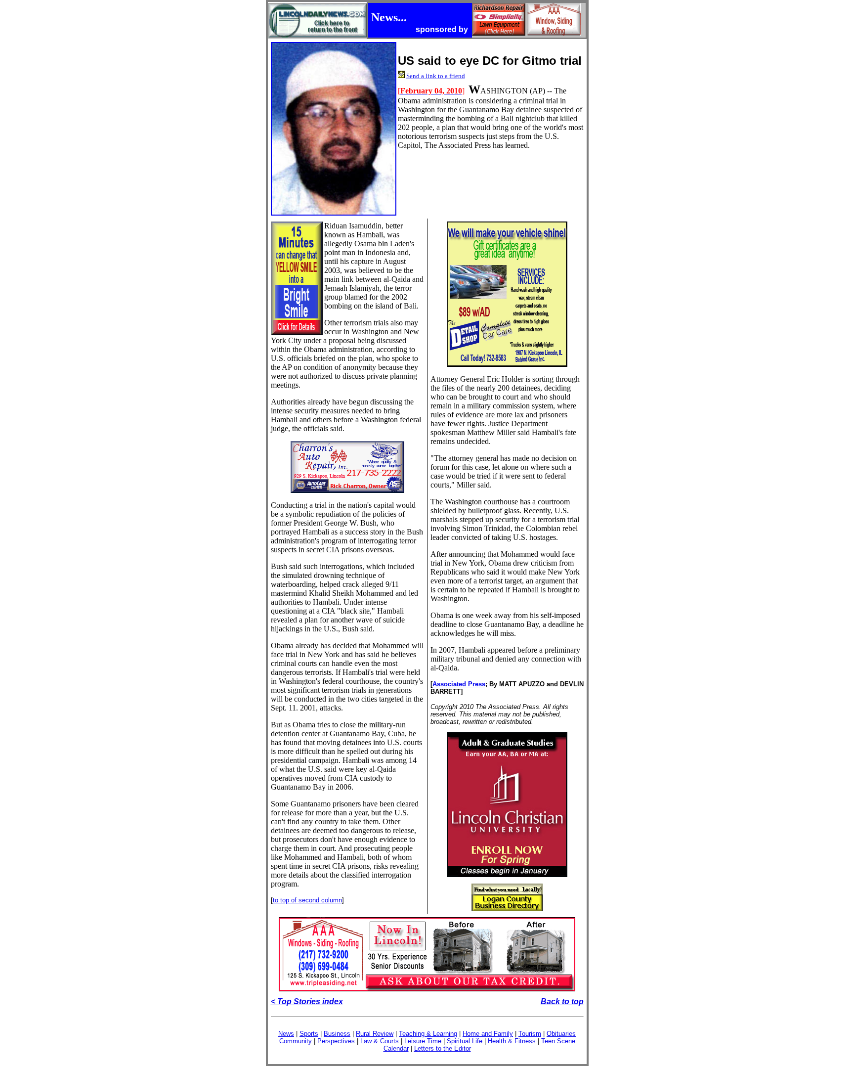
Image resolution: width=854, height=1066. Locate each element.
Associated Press (458, 684)
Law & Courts (379, 1041)
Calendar (396, 1048)
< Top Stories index (307, 1001)
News (286, 1033)
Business (337, 1033)
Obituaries (561, 1033)
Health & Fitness (512, 1041)
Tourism (529, 1033)
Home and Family (488, 1033)
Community (295, 1041)
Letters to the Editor (442, 1048)
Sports (308, 1033)
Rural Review (374, 1033)
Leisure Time (422, 1041)
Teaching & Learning (428, 1033)
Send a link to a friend (435, 76)
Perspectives (336, 1041)
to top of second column (307, 900)
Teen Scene (558, 1041)
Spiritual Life (464, 1041)
